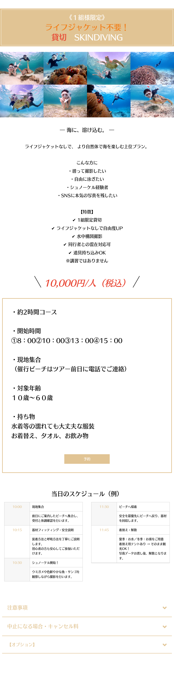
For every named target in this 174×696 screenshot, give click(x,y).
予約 (87, 459)
